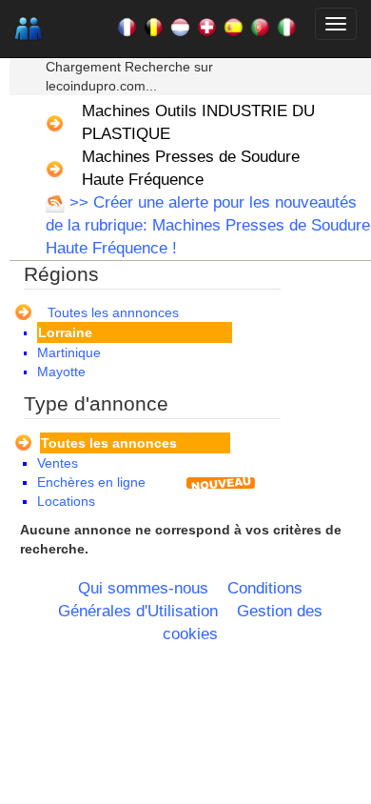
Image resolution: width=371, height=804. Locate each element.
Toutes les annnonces (113, 312)
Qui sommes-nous (143, 588)
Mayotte (61, 371)
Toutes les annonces (109, 443)
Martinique (69, 352)
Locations (66, 501)
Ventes (57, 463)
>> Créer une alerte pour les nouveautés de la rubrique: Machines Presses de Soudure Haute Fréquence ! (208, 225)
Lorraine (65, 332)
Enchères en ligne (91, 482)
